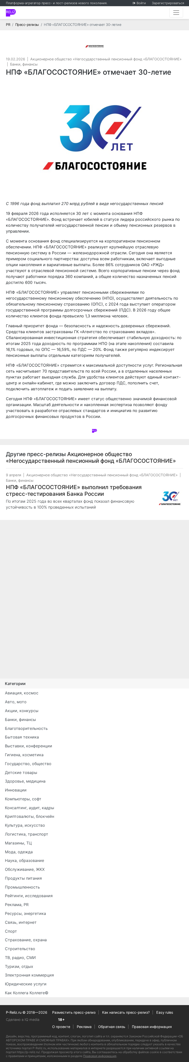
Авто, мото (16, 701)
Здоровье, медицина (25, 781)
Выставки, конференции (28, 745)
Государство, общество (28, 763)
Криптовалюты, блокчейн (29, 816)
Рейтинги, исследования (29, 895)
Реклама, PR (17, 904)
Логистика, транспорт (26, 834)
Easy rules (164, 1012)
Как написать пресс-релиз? (126, 1012)
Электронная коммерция (29, 975)
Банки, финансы (24, 64)
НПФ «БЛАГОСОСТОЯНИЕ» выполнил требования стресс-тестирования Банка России (74, 490)
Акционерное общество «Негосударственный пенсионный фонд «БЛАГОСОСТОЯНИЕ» (106, 59)
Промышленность (22, 887)
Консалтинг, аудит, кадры (29, 807)
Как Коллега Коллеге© (26, 992)
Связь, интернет (21, 922)
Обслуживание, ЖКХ (25, 869)
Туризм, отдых (19, 966)
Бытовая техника (22, 737)
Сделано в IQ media (22, 1019)
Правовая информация (152, 1027)
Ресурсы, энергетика (25, 913)
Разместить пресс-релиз (73, 1012)
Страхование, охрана (26, 939)
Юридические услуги (26, 983)
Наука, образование (24, 860)
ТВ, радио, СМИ (20, 957)
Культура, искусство (25, 825)
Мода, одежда (19, 851)
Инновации (16, 790)
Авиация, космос (21, 692)
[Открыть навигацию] (176, 12)
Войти (141, 3)
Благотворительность (26, 728)
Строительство (20, 948)
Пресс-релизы (27, 24)
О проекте (61, 1027)
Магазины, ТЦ (18, 842)
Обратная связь (111, 1027)
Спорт (11, 931)
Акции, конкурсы (21, 710)
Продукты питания (23, 878)
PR (8, 24)
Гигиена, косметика (24, 754)
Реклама (84, 1027)
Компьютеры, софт (23, 798)
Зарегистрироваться (168, 3)
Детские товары (21, 772)
